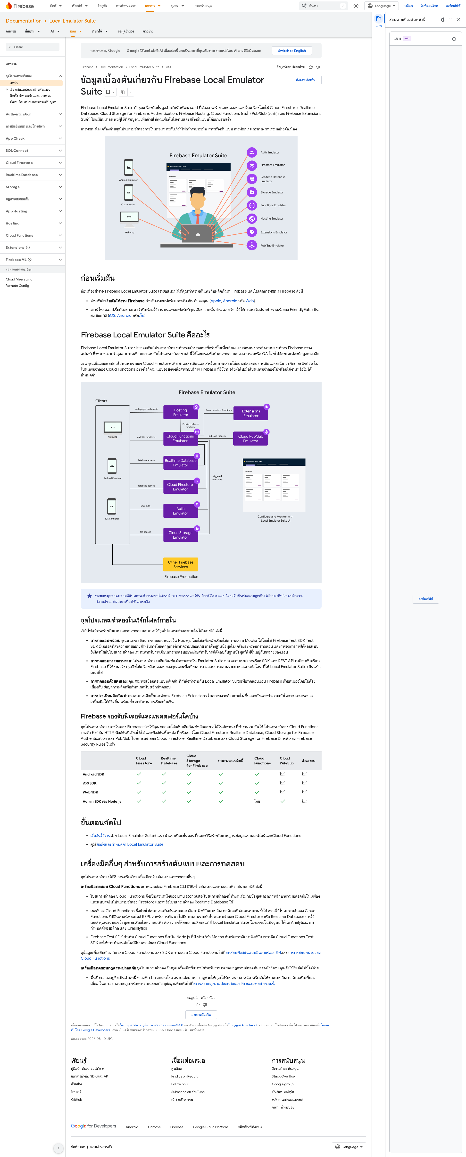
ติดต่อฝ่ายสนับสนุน (285, 1068)
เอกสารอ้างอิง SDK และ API (89, 1076)
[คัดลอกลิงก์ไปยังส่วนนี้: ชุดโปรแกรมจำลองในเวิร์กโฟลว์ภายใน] (181, 621)
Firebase (87, 67)
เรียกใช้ (77, 6)
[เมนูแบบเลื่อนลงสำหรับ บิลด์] (62, 6)
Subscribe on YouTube (188, 1092)
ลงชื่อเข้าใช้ (453, 6)
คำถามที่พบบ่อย (283, 1107)
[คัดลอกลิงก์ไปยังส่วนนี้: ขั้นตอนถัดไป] (126, 823)
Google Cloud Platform (210, 1127)
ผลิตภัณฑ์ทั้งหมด (250, 1127)
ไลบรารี (76, 1092)
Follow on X (180, 1084)
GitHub (76, 1099)
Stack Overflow (284, 1076)
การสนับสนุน (203, 6)
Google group (282, 1084)
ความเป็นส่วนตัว (101, 1147)
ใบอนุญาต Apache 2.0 (243, 1025)
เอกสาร (150, 6)
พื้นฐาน (29, 31)
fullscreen (450, 20)
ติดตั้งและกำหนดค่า (130, 844)
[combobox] (323, 5)
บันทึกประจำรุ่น (283, 1092)
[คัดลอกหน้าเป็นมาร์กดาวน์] (123, 92)
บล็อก (409, 6)
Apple (216, 301)
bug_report (443, 20)
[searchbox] (32, 47)
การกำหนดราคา (126, 6)
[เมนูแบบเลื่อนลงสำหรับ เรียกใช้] (88, 6)
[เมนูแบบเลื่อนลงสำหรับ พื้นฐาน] (40, 31)
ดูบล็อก (176, 1068)
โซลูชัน (102, 6)
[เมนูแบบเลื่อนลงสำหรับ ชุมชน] (184, 6)
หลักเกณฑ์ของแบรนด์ (287, 1099)
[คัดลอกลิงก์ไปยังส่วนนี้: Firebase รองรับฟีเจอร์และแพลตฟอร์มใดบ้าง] (203, 717)
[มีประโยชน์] (310, 67)
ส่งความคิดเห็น (306, 80)
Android (230, 301)
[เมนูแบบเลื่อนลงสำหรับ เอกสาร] (160, 6)
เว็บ (141, 315)
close (458, 20)
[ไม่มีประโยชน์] (318, 67)
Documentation (24, 21)
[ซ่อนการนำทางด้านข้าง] (58, 1148)
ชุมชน (174, 6)
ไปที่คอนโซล (429, 6)
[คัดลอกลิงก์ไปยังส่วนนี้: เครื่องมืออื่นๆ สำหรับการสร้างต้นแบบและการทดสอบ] (250, 864)
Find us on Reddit (184, 1076)
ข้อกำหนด (78, 1147)
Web (250, 301)
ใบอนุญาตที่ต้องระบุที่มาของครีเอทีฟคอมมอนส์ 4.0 (151, 1025)
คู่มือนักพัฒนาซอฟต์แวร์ (88, 1068)
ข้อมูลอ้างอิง (126, 31)
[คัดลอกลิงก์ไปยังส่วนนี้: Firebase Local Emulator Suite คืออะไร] (215, 335)
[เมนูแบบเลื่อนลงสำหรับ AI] (60, 31)
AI (52, 31)
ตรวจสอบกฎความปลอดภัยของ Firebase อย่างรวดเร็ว (234, 983)
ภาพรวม (11, 31)
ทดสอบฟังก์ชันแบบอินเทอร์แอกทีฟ (253, 952)
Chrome (154, 1127)
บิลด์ (53, 6)
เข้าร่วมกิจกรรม (182, 1099)
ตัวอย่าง (148, 31)
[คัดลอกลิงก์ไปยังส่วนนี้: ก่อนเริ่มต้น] (120, 279)
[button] (29, 76)
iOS (112, 315)
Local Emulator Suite (72, 21)
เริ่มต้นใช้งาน (101, 835)
